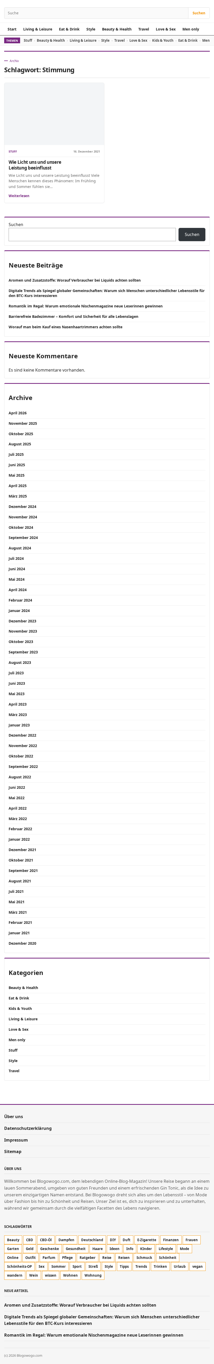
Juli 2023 (16, 672)
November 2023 (23, 631)
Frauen (192, 1240)
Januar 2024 (19, 610)
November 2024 (23, 516)
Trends (141, 1266)
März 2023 (18, 714)
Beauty (13, 1240)
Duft (126, 1240)
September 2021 (23, 870)
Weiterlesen (19, 195)
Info (129, 1248)
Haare (97, 1248)
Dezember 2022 (22, 735)
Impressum (16, 1140)
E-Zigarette (146, 1240)
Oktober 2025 (21, 433)
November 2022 (23, 745)
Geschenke (49, 1248)
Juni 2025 (17, 464)
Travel (143, 29)
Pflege (67, 1257)
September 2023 (23, 652)
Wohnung (93, 1275)
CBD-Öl (46, 1240)
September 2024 (23, 537)
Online (13, 1257)
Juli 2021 (16, 891)
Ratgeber (88, 1257)
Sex (42, 1266)
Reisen (124, 1257)
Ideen (115, 1248)
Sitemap (12, 1151)
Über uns (13, 1116)
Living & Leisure (37, 29)
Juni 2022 (17, 787)
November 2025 (23, 423)
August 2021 (20, 880)
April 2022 (18, 808)
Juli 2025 (16, 454)
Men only (190, 29)
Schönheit (167, 1257)
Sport (77, 1266)
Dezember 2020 (22, 943)
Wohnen (70, 1275)
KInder (146, 1248)
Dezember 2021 (22, 849)
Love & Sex (166, 29)
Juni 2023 (17, 683)
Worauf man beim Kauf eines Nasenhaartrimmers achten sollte (65, 326)
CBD (29, 1240)
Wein (33, 1275)
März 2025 (18, 496)
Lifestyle (166, 1248)
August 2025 (20, 443)
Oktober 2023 (21, 641)
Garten (13, 1248)
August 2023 (20, 662)
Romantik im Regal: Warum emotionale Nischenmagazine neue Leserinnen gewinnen (86, 306)
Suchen (199, 13)
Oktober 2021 (21, 860)
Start (12, 29)
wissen (50, 1275)
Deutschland (92, 1240)
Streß (93, 1266)
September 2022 (23, 766)
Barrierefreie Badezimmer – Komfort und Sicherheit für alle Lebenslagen (73, 316)
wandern (14, 1275)
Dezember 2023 (22, 621)
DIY (113, 1240)
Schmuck (144, 1257)
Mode (184, 1248)
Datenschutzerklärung (28, 1128)
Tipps (124, 1266)
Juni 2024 (17, 568)
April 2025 (18, 485)
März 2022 (18, 818)
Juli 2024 (16, 558)
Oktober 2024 (21, 527)
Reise (106, 1257)
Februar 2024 (20, 600)
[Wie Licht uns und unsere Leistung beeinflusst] (54, 114)
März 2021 (18, 912)
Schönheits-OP (19, 1266)
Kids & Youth (163, 40)
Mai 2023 (17, 693)
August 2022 (20, 776)
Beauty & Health (117, 29)
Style (90, 29)
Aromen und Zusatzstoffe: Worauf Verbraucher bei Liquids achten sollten (75, 280)
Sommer (58, 1266)
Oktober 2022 (21, 756)
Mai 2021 (17, 901)
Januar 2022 (19, 839)
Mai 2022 (17, 797)
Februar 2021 (20, 922)
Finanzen (171, 1240)
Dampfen (66, 1240)
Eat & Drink (69, 29)
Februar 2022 (20, 828)
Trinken (160, 1266)
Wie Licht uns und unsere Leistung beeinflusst (35, 165)
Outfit (30, 1257)
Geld (29, 1248)
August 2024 (20, 547)
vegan (197, 1266)
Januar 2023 (19, 725)
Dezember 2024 (22, 506)
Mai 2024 (17, 579)
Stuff (28, 40)
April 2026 (18, 412)
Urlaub (180, 1266)
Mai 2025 (17, 475)
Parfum (49, 1257)
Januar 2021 (19, 932)
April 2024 (18, 589)
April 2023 (18, 704)
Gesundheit (76, 1248)
